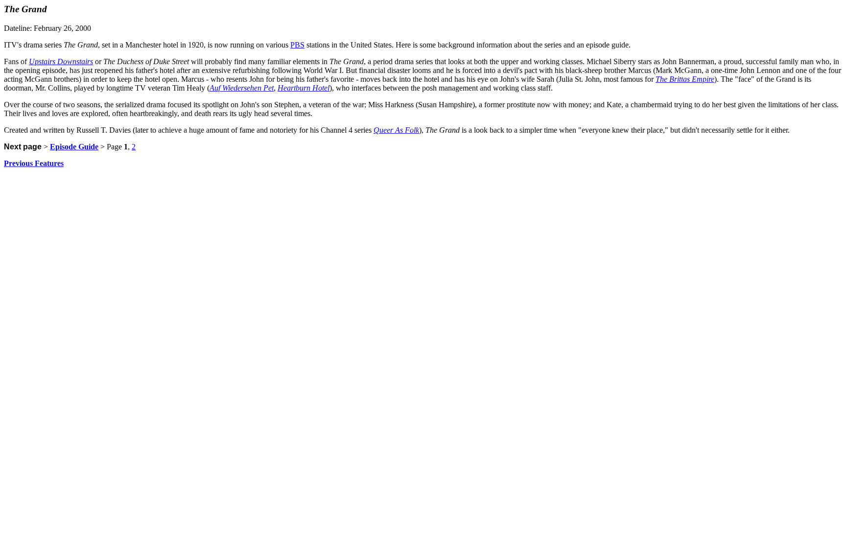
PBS (297, 45)
